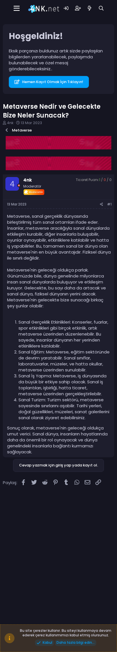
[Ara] (101, 8)
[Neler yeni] (89, 8)
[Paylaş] (101, 204)
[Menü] (16, 8)
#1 (109, 204)
